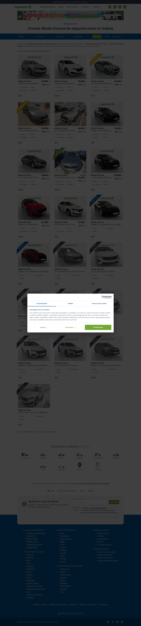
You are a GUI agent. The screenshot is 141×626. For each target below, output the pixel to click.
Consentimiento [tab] (41, 303)
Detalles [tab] (70, 303)
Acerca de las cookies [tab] (99, 303)
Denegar (43, 327)
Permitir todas (98, 327)
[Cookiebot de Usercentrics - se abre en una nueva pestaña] (103, 297)
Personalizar (69, 327)
